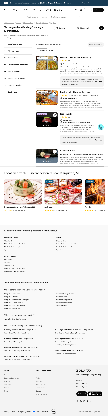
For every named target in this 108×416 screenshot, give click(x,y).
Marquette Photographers (63, 302)
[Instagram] (87, 402)
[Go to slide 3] (47, 69)
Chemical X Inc (9, 241)
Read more (98, 81)
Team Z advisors (41, 394)
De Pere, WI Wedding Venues (64, 342)
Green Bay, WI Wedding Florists (65, 353)
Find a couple (37, 10)
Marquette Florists (61, 297)
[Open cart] (81, 10)
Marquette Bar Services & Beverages (16, 299)
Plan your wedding (10, 10)
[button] (74, 28)
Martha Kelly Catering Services (14, 247)
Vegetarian (53, 23)
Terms (13, 412)
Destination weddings (58, 17)
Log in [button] (88, 10)
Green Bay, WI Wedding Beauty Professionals (70, 333)
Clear (51, 50)
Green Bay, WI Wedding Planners (15, 342)
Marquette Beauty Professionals (14, 305)
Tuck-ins (7, 262)
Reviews (7, 381)
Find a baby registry (83, 387)
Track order (39, 381)
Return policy (40, 388)
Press (6, 391)
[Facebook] (77, 402)
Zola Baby (82, 3)
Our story (7, 375)
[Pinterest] (81, 402)
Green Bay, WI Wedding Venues (65, 345)
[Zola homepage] (54, 10)
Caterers (18, 23)
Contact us (39, 391)
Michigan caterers (28, 23)
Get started (82, 394)
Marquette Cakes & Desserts (13, 302)
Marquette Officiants (11, 297)
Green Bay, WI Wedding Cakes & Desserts (18, 359)
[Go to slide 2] (46, 69)
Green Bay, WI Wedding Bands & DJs (16, 333)
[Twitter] (84, 402)
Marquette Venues (61, 305)
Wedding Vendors (9, 23)
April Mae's (8, 250)
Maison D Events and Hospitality (14, 244)
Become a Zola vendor (11, 378)
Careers (6, 388)
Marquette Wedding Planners (64, 294)
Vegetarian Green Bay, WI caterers (15, 319)
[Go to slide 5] (50, 103)
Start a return (40, 384)
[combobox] (87, 28)
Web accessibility (42, 412)
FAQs (38, 378)
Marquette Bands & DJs (12, 308)
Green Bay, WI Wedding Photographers (17, 350)
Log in (78, 380)
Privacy (6, 412)
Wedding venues (32, 17)
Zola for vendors (99, 3)
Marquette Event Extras (12, 294)
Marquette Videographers (63, 299)
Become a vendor (75, 17)
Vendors (44, 17)
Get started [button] (98, 10)
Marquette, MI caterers (42, 23)
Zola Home (90, 3)
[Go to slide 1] (44, 69)
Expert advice (25, 10)
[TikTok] (91, 402)
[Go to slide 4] (49, 69)
